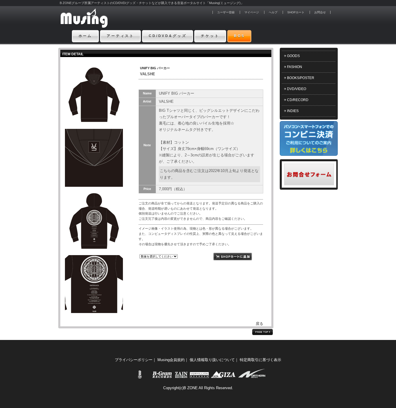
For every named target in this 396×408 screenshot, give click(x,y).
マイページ (251, 12)
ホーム (85, 36)
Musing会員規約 (171, 360)
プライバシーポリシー (133, 360)
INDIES (293, 111)
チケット (210, 36)
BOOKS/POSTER (300, 78)
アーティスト (120, 36)
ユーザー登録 (226, 12)
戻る (259, 323)
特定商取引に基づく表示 (260, 360)
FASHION (294, 67)
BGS (239, 36)
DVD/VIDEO (296, 89)
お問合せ (320, 12)
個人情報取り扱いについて (212, 360)
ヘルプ (273, 12)
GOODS (293, 56)
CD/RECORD (297, 100)
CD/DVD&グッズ (167, 36)
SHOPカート (295, 12)
